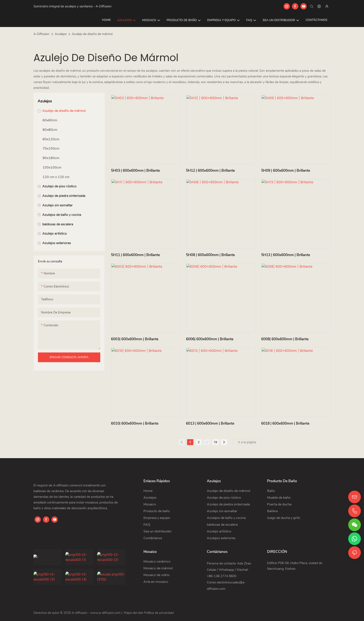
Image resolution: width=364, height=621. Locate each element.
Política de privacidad (159, 613)
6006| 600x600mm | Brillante (209, 339)
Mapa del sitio (133, 613)
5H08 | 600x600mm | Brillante (210, 254)
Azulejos (61, 34)
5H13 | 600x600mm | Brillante (285, 254)
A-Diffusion (41, 34)
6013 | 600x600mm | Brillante (210, 423)
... (207, 441)
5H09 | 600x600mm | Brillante (285, 170)
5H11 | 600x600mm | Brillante (135, 254)
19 (215, 442)
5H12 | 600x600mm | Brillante (210, 170)
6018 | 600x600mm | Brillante (285, 423)
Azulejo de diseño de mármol (92, 34)
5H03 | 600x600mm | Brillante (135, 170)
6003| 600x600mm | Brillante (134, 339)
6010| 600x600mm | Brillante (134, 423)
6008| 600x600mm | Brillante (285, 339)
